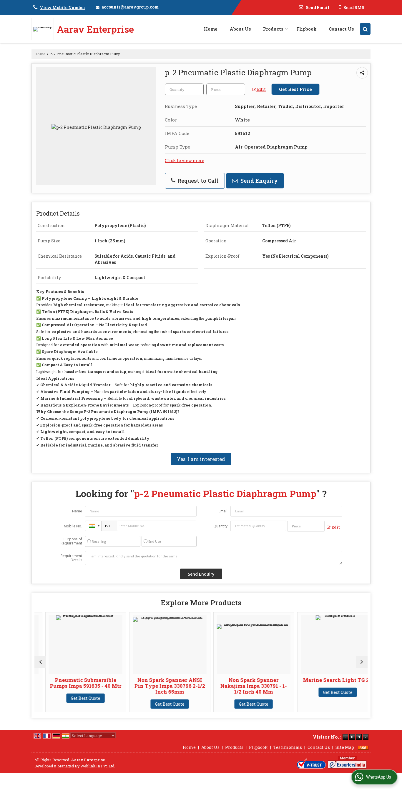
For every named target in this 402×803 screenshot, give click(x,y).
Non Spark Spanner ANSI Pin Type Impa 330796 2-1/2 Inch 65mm (159, 686)
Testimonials (287, 747)
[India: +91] (93, 526)
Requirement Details (71, 558)
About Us (240, 29)
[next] (362, 662)
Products (273, 29)
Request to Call (197, 180)
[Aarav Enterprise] (44, 29)
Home (210, 29)
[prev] (40, 662)
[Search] (365, 29)
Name (77, 511)
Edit (261, 89)
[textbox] (225, 89)
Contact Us (341, 29)
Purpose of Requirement (71, 541)
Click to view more (184, 160)
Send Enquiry (258, 180)
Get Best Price (295, 89)
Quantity (220, 526)
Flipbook (306, 29)
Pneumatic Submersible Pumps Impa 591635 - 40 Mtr (75, 683)
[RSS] (363, 747)
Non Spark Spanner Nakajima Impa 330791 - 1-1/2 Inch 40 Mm (243, 686)
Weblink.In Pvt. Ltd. (97, 766)
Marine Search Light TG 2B (327, 680)
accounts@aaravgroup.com (130, 7)
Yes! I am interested (201, 459)
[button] (62, 7)
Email (223, 511)
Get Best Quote (75, 698)
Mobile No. (73, 526)
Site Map (344, 747)
